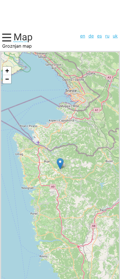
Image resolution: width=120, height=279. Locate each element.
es (99, 36)
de (91, 36)
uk (115, 36)
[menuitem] (82, 35)
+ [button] (7, 70)
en (82, 36)
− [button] (7, 79)
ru (107, 36)
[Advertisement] (60, 15)
